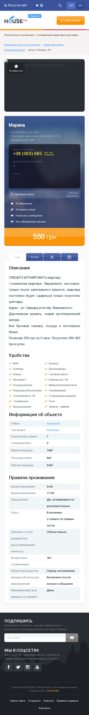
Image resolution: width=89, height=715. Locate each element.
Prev (7, 85)
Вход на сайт (17, 5)
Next (81, 85)
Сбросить (73, 193)
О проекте (34, 700)
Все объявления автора (30, 221)
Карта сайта (17, 700)
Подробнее (72, 196)
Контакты (44, 708)
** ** (49, 154)
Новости (48, 700)
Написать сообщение (28, 215)
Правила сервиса (68, 700)
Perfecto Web (53, 690)
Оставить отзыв (25, 209)
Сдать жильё (72, 20)
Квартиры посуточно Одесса (22, 44)
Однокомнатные (14, 50)
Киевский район (53, 44)
